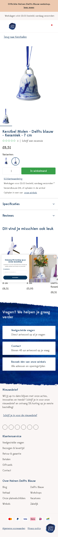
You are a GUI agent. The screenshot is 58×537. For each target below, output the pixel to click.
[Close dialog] (55, 256)
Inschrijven (15, 277)
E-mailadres (6, 269)
